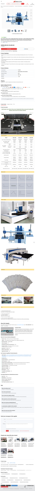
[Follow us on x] (29, 485)
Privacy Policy (30, 488)
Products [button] (8, 3)
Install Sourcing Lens (5, 486)
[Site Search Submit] (22, 4)
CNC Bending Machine (20, 464)
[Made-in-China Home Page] (17, 1)
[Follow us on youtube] (31, 485)
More (1, 483)
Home (1, 6)
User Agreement (22, 488)
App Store (3, 485)
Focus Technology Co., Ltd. (11, 488)
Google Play (8, 485)
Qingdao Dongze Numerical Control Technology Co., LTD (10, 41)
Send (7, 430)
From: (5, 419)
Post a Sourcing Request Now (24, 430)
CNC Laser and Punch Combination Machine (13, 464)
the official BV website (20, 324)
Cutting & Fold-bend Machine (18, 6)
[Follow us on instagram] (30, 485)
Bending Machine (25, 6)
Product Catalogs (12, 462)
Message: (4, 423)
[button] (1, 1)
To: (5, 421)
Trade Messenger (14, 485)
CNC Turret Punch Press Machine (5, 464)
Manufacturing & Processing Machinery (8, 6)
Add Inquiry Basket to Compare (17, 33)
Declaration (26, 488)
